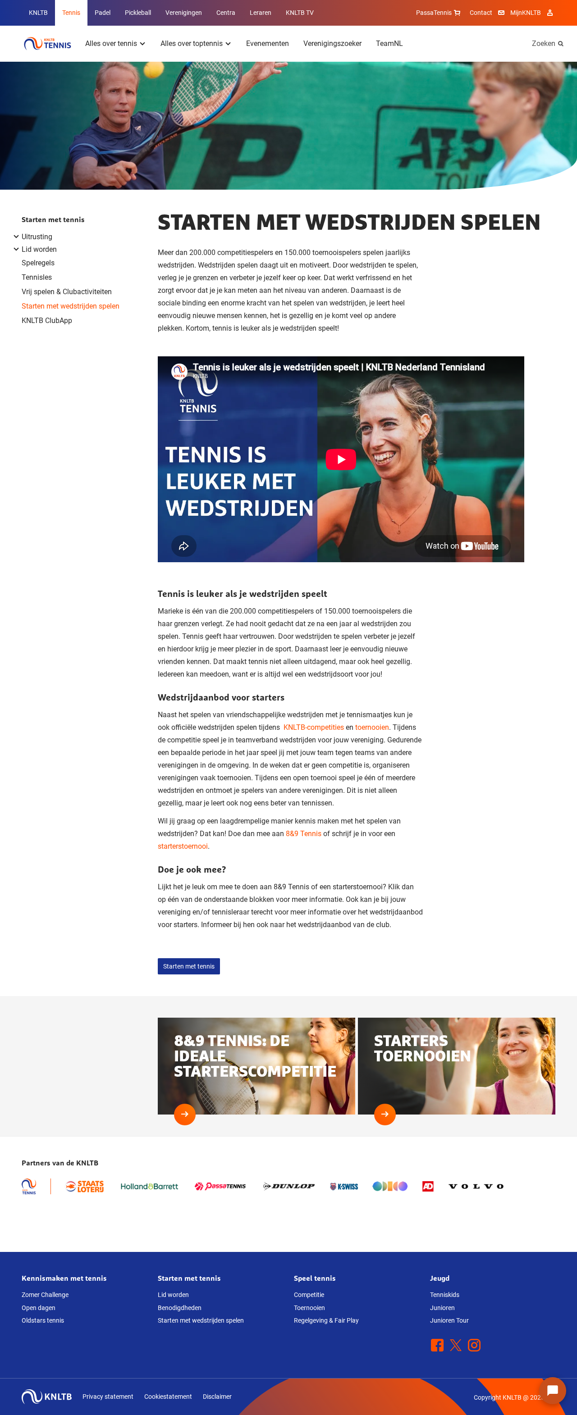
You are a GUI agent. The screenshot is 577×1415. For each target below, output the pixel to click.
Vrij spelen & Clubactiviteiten (67, 291)
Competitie (309, 1294)
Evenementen (267, 43)
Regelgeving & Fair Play (326, 1320)
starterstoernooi (183, 846)
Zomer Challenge (45, 1294)
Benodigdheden (179, 1307)
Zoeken (543, 43)
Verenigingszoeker (332, 43)
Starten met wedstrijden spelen (70, 306)
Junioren (442, 1307)
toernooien (372, 727)
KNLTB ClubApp (47, 320)
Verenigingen (183, 12)
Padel (102, 12)
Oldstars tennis (43, 1320)
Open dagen (38, 1307)
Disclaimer (217, 1396)
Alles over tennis (111, 43)
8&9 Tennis (303, 833)
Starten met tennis (53, 219)
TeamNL (389, 43)
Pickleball (138, 12)
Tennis (71, 12)
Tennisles (37, 277)
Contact (481, 12)
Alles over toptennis (191, 43)
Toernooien (309, 1307)
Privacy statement (107, 1396)
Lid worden (173, 1294)
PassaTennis (434, 12)
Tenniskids (444, 1294)
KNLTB (38, 12)
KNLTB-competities (314, 727)
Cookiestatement (168, 1396)
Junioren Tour (449, 1320)
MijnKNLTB (525, 12)
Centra (225, 12)
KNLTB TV (300, 12)
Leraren (260, 12)
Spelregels (38, 263)
